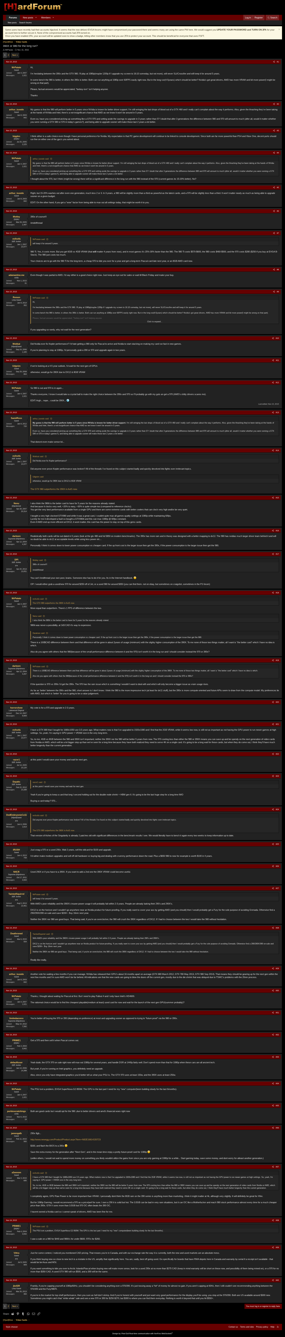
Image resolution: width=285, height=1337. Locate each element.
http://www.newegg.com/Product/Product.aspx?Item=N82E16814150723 (65, 1139)
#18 (277, 593)
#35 (277, 1106)
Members (46, 17)
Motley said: (38, 560)
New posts (28, 17)
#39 (277, 1247)
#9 (278, 292)
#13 (277, 412)
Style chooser (12, 1327)
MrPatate (9, 50)
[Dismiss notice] (279, 29)
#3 (278, 131)
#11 (277, 360)
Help (272, 1327)
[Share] (274, 62)
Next (14, 55)
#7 (278, 233)
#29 (277, 968)
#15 (277, 498)
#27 (277, 888)
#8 (278, 270)
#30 (277, 991)
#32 (277, 1035)
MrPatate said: (39, 239)
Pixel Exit (125, 1334)
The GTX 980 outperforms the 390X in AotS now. (53, 489)
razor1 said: (38, 782)
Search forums (25, 22)
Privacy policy (262, 1327)
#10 (277, 338)
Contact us (233, 1327)
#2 (278, 104)
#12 (277, 383)
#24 (277, 809)
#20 (277, 702)
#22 (277, 754)
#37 (277, 1167)
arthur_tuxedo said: (41, 159)
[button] (36, 17)
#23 (277, 776)
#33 (277, 1057)
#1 (278, 62)
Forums (13, 17)
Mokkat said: (38, 456)
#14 (277, 450)
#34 (277, 1083)
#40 (277, 1280)
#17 (277, 554)
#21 (277, 724)
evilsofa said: (38, 599)
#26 (277, 866)
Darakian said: (39, 633)
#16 (277, 531)
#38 (277, 1220)
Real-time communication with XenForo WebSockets (151, 1334)
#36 (277, 1128)
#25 (277, 844)
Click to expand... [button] (154, 321)
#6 (278, 211)
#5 (278, 187)
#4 (278, 153)
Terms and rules (247, 1327)
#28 (277, 928)
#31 (277, 1013)
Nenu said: (37, 616)
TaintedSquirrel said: (41, 934)
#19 (277, 660)
